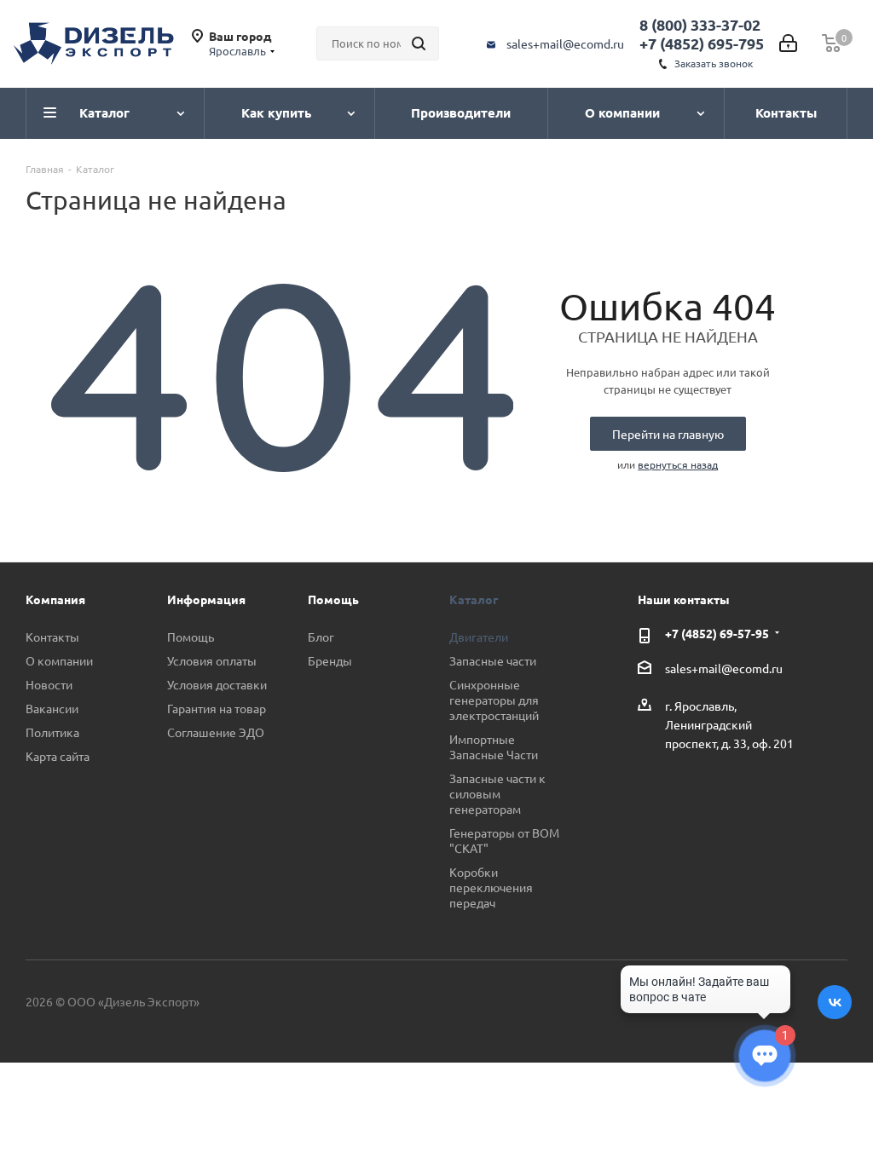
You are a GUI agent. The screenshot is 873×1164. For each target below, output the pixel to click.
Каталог (473, 599)
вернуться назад (678, 464)
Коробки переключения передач (491, 887)
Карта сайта (58, 756)
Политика (52, 732)
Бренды (330, 660)
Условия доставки (217, 684)
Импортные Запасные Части (493, 746)
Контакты (52, 636)
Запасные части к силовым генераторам (497, 793)
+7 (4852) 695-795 (701, 43)
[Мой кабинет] (788, 43)
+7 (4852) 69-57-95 (717, 633)
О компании (59, 660)
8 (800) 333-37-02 (699, 24)
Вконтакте (835, 1002)
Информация (206, 599)
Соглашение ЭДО (215, 732)
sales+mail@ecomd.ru (565, 43)
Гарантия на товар (216, 708)
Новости (49, 684)
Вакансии (52, 708)
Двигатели (478, 636)
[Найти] (418, 43)
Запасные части (492, 660)
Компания (55, 599)
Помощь (190, 636)
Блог (321, 636)
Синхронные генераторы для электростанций (494, 700)
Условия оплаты (212, 660)
